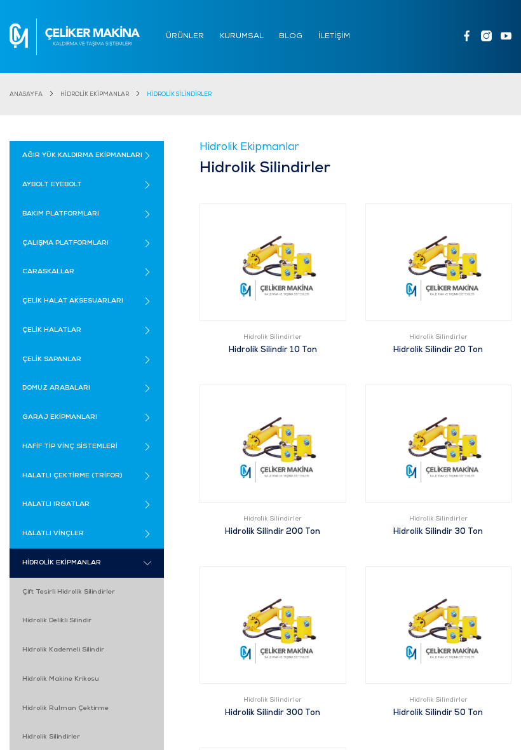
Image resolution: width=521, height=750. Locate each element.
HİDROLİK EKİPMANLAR (94, 94)
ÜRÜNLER (185, 36)
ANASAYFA (26, 94)
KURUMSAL (242, 36)
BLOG (290, 36)
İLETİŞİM (334, 36)
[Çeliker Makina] (75, 36)
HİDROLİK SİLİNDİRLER (179, 94)
